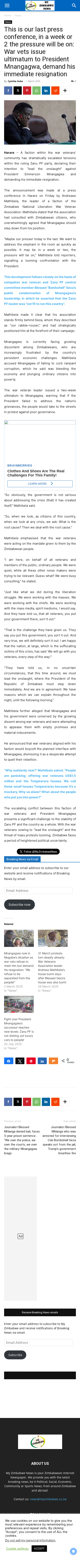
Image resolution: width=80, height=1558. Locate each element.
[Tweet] (20, 1061)
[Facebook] (8, 90)
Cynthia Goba (15, 81)
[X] (18, 90)
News (18, 15)
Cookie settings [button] (17, 1549)
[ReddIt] (55, 90)
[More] (65, 90)
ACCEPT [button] (39, 1548)
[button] (7, 5)
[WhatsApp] (36, 90)
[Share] (8, 1061)
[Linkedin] (46, 90)
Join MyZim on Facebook (40, 1375)
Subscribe (15, 1355)
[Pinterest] (27, 90)
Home (7, 15)
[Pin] (31, 1061)
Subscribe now (19, 905)
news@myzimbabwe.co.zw (48, 1499)
